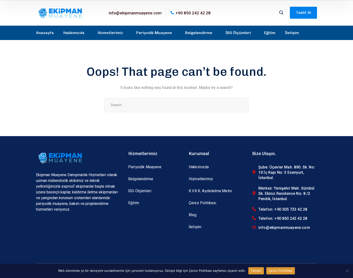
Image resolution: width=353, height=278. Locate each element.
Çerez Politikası (280, 270)
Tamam (256, 270)
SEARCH (241, 104)
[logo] (60, 12)
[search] (281, 13)
